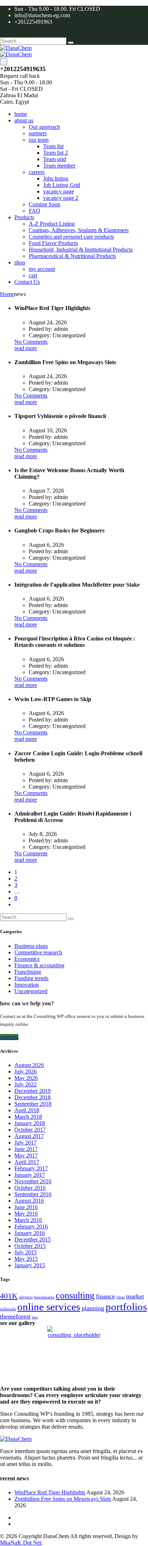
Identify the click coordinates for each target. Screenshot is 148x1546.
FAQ (34, 211)
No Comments (30, 342)
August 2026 (29, 1065)
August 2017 (29, 1136)
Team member (59, 166)
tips (35, 1317)
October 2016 (30, 1188)
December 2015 (32, 1239)
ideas (120, 1297)
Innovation (26, 985)
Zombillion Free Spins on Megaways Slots (62, 1499)
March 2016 (28, 1220)
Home (7, 294)
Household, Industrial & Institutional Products (81, 249)
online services (48, 1306)
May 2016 (26, 1214)
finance (105, 1296)
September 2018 (32, 1104)
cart (33, 275)
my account (42, 269)
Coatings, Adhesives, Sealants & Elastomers (79, 230)
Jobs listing (55, 178)
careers (37, 172)
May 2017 (26, 1155)
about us (23, 120)
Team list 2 (55, 153)
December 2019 (32, 1091)
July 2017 (25, 1142)
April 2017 (26, 1162)
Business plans (31, 946)
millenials (8, 1309)
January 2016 (29, 1233)
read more (25, 348)
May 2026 (26, 1078)
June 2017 (26, 1149)
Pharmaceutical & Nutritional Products (72, 256)
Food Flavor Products (53, 243)
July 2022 (25, 1084)
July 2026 (25, 1071)
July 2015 (25, 1252)
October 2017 (30, 1130)
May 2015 (26, 1259)
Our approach (44, 127)
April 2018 (26, 1110)
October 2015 (30, 1246)
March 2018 (28, 1117)
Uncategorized (30, 991)
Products (24, 217)
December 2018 (32, 1097)
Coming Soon (44, 204)
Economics (27, 959)
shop (19, 262)
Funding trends (31, 978)
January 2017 (29, 1175)
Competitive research (38, 952)
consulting (75, 1295)
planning (93, 1308)
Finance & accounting (39, 965)
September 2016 (32, 1194)
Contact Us (27, 282)
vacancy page (58, 191)
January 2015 (29, 1265)
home (20, 114)
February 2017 (31, 1168)
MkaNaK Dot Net (20, 1543)
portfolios (126, 1306)
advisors (26, 1297)
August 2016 (29, 1201)
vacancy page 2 (60, 198)
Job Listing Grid (61, 185)
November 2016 (32, 1181)
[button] (9, 1037)
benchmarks (44, 1297)
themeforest (15, 1316)
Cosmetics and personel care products (71, 237)
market (135, 1296)
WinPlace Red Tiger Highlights (49, 1492)
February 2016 (31, 1226)
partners (38, 133)
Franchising (27, 972)
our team (38, 140)
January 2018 (29, 1123)
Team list (53, 146)
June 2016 (26, 1207)
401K (9, 1295)
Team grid (54, 159)
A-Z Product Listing (52, 224)
